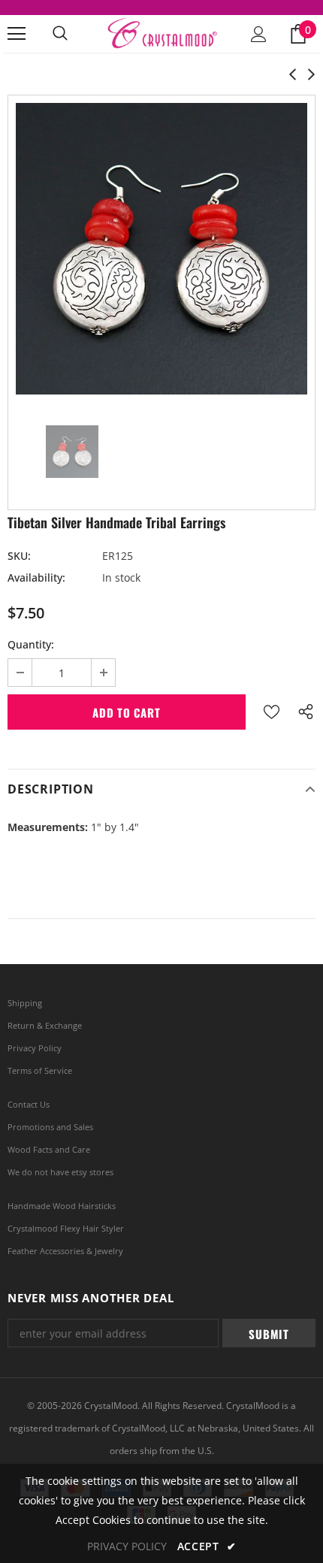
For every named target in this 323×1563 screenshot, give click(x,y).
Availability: (36, 577)
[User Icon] (259, 34)
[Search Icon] (60, 33)
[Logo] (161, 33)
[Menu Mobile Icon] (17, 34)
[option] (161, 249)
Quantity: (31, 644)
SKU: (19, 556)
